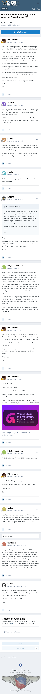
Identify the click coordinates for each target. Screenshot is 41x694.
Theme (15, 670)
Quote (8, 94)
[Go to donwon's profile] (4, 104)
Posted (15, 42)
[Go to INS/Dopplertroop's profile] (4, 267)
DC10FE (10, 197)
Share (21, 643)
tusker (10, 508)
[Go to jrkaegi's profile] (4, 140)
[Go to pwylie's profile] (4, 173)
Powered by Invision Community (20, 691)
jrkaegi (10, 138)
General (17, 25)
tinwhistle (11, 543)
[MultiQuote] (3, 94)
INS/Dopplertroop (15, 266)
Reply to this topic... (13, 632)
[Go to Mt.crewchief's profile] (4, 41)
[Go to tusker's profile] (4, 509)
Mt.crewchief (8, 23)
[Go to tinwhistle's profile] (4, 544)
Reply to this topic (20, 32)
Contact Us (25, 670)
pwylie (10, 172)
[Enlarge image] (20, 417)
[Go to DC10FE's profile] (4, 198)
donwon (10, 103)
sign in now (13, 623)
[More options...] (37, 41)
